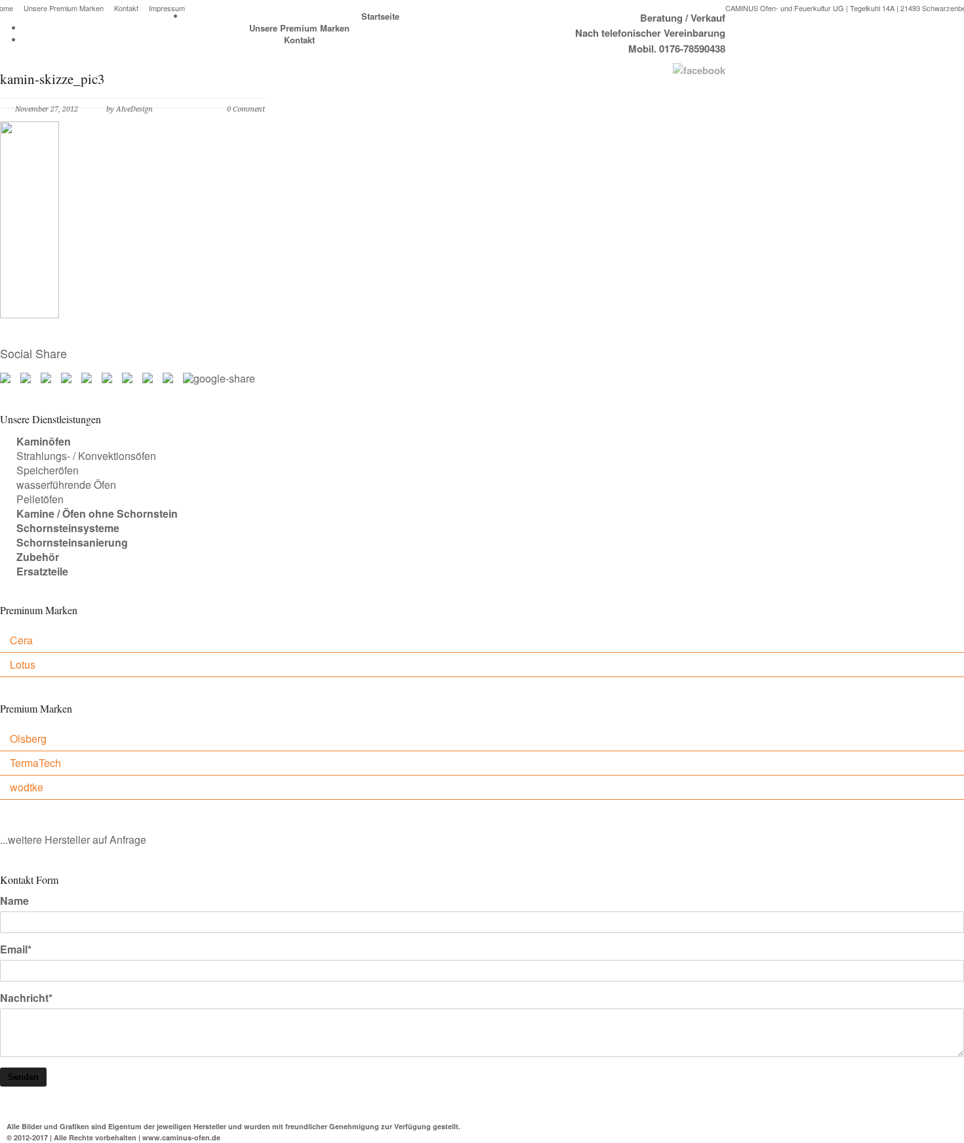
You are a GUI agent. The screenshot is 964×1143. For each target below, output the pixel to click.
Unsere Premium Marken (64, 8)
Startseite (380, 16)
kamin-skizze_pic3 (52, 79)
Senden (23, 1077)
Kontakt (126, 8)
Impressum (167, 8)
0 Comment (246, 109)
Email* (15, 949)
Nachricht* (26, 998)
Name (14, 901)
